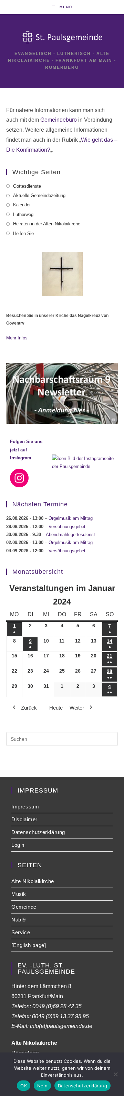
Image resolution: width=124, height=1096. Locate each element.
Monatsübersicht (37, 571)
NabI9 (18, 919)
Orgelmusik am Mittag (71, 518)
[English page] (28, 945)
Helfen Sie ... (26, 233)
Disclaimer (24, 819)
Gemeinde (24, 907)
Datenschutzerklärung (38, 832)
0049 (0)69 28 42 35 (57, 1006)
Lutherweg (23, 214)
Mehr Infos (17, 337)
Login (17, 845)
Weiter (77, 708)
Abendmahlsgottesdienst (70, 534)
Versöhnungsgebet (67, 526)
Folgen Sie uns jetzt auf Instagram (26, 449)
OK (23, 1085)
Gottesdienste (27, 186)
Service (20, 932)
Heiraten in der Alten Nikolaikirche (46, 223)
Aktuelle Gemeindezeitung (39, 195)
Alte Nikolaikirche (32, 881)
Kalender (22, 204)
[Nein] (115, 1074)
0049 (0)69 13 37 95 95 (60, 1016)
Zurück (29, 708)
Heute (56, 708)
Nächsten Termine (40, 504)
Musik (18, 894)
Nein (42, 1085)
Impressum (25, 806)
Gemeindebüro (58, 120)
